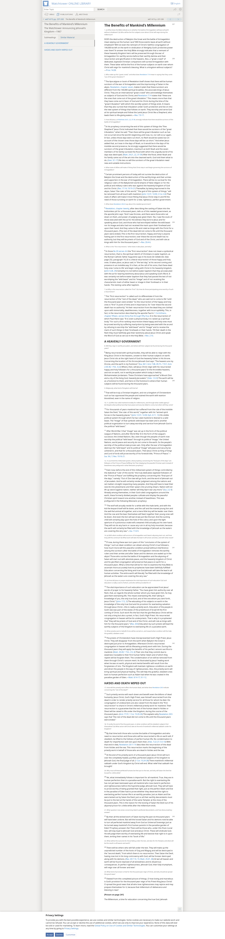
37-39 (133, 119)
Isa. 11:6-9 (134, 531)
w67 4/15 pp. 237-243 (54, 19)
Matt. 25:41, (145, 859)
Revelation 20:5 (157, 687)
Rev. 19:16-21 (119, 456)
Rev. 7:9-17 (139, 115)
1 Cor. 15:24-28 (142, 760)
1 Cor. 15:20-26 (135, 714)
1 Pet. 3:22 (116, 367)
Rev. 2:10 (149, 335)
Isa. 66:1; (143, 364)
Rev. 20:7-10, (131, 859)
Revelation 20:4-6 (120, 204)
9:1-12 (143, 677)
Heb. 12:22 (152, 378)
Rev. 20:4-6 (145, 242)
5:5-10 (162, 742)
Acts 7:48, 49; (153, 364)
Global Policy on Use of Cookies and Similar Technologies (120, 925)
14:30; (155, 194)
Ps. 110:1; (163, 364)
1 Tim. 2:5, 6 (129, 652)
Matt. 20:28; (119, 652)
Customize (70, 934)
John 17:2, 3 (122, 601)
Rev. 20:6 (134, 624)
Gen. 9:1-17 (113, 160)
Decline (59, 934)
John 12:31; (147, 194)
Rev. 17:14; (122, 188)
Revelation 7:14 (145, 74)
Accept (50, 934)
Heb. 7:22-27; (154, 742)
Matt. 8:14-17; (135, 677)
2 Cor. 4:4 (162, 194)
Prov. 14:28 (111, 70)
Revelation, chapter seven (121, 87)
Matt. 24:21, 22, (130, 154)
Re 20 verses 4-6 (120, 251)
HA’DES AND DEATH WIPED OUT (58, 50)
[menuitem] (180, 9)
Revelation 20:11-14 (127, 744)
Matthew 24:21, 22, (124, 119)
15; (138, 859)
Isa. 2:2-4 (168, 489)
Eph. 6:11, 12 (153, 415)
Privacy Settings (71, 928)
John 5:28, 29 (110, 271)
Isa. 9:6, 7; (108, 456)
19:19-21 (131, 188)
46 (152, 859)
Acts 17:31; (124, 714)
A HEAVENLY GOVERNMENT (56, 43)
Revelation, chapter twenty (117, 208)
